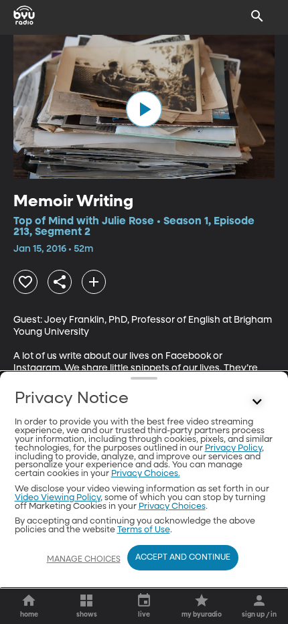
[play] (144, 109)
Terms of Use (143, 530)
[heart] (25, 282)
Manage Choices (84, 560)
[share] (60, 282)
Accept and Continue (182, 558)
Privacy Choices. (145, 473)
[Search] (257, 16)
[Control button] (257, 401)
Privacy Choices (172, 506)
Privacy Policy (233, 448)
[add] (94, 282)
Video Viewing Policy (57, 497)
